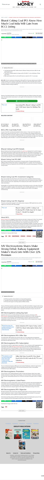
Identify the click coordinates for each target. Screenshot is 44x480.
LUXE (35, 7)
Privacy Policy (36, 453)
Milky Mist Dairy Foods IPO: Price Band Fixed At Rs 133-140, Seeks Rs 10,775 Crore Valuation (29, 358)
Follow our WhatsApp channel (23, 100)
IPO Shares (29, 236)
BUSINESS (18, 7)
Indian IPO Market (15, 236)
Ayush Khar (19, 214)
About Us (8, 453)
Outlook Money (20, 111)
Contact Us (15, 453)
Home (2, 17)
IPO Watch (35, 236)
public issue (24, 151)
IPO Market (23, 236)
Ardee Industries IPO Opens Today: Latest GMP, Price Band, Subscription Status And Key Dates (29, 328)
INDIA (14, 7)
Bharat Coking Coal (5, 219)
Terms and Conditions (26, 453)
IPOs (9, 236)
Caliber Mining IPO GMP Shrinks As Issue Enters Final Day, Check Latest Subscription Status (37, 126)
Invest (6, 17)
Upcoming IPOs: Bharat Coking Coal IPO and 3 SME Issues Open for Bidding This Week (28, 107)
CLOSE (42, 476)
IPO (6, 236)
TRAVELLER (23, 7)
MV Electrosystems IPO (17, 346)
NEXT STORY (21, 242)
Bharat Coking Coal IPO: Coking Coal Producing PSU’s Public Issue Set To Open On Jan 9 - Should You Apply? (28, 210)
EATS (27, 7)
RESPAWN (31, 7)
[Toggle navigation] (40, 4)
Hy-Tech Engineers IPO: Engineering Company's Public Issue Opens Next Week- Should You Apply (5, 126)
